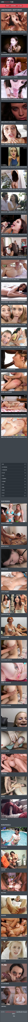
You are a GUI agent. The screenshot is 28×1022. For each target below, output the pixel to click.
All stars (20, 5)
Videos (7, 5)
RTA (14, 1016)
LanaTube (7, 2)
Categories (13, 5)
